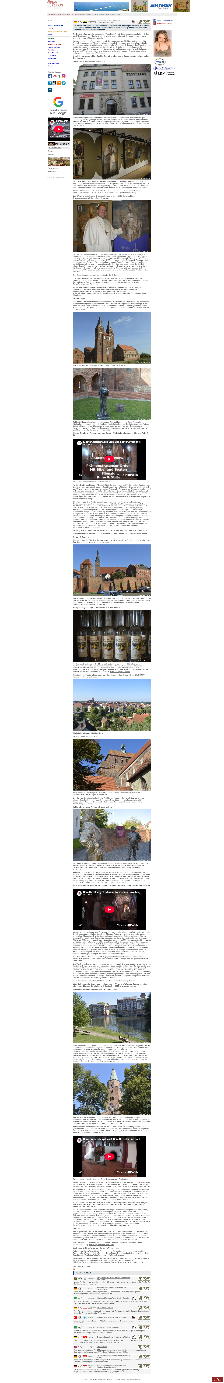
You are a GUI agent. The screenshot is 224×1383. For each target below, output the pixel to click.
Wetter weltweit (53, 168)
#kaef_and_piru (100, 1260)
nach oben (217, 1381)
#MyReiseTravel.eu (115, 1255)
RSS (85, 1379)
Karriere (103, 1379)
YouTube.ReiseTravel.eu (95, 1255)
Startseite (51, 14)
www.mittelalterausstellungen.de (87, 293)
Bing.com (51, 154)
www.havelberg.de (128, 986)
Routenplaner (52, 171)
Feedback (91, 1379)
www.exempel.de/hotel (120, 672)
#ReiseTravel (83, 1260)
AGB (115, 1379)
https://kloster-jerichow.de (135, 530)
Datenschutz (121, 1379)
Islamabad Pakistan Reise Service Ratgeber (113, 1298)
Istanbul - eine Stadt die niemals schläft (111, 1317)
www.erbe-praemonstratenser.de (110, 291)
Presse (97, 1379)
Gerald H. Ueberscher (109, 1248)
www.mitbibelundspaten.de (96, 289)
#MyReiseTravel (80, 1262)
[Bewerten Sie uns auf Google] (59, 105)
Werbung (138, 1379)
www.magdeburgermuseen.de (122, 289)
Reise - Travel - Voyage (62, 14)
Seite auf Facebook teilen (165, 20)
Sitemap (110, 1379)
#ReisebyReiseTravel (119, 1260)
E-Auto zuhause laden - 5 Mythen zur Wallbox (113, 1337)
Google (50, 151)
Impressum (130, 1379)
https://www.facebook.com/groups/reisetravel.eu (121, 1262)
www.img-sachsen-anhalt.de (101, 1245)
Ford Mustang (102, 1347)
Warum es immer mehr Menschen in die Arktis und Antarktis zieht (111, 1366)
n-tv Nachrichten (55, 147)
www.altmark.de (93, 677)
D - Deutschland (77, 14)
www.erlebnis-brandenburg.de (136, 1186)
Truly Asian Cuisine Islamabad (108, 1327)
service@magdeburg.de (83, 291)
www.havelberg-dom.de (124, 981)
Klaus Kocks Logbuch (105, 1308)
